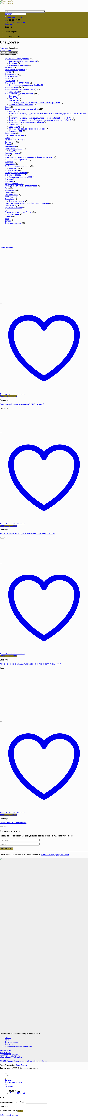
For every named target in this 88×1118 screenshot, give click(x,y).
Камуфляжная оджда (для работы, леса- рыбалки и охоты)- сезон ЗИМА (40, 120)
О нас (7, 21)
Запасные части (11, 87)
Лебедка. (13, 63)
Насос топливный (12, 153)
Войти (20, 1111)
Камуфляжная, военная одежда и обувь (22, 109)
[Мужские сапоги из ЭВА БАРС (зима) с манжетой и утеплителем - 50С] (14, 560)
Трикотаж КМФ (15, 131)
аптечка (8, 72)
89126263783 (5, 1053)
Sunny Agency (21, 1065)
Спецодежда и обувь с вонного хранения (27, 129)
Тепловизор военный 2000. (21, 177)
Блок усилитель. (11, 76)
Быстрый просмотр (8, 396)
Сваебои (8, 192)
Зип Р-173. (13, 98)
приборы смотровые (14, 175)
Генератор (13, 168)
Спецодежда (14, 127)
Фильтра (8, 216)
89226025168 (5, 1050)
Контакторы (10, 142)
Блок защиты (10, 74)
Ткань (7, 210)
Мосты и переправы (13, 149)
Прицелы (9, 179)
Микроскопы (10, 146)
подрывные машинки (18, 65)
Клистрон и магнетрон (14, 135)
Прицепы (9, 181)
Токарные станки (12, 214)
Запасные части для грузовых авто (20, 89)
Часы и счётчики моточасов (21, 105)
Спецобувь (9, 199)
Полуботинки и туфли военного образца (26, 122)
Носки (7, 155)
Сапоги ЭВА (14, 124)
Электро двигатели (13, 223)
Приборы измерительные (16, 173)
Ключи (7, 138)
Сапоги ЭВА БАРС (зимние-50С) (13, 823)
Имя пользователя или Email (13, 1102)
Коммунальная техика (14, 140)
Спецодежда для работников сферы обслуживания (27, 203)
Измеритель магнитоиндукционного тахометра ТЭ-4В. (37, 102)
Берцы (12, 111)
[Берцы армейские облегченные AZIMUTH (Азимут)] (28, 301)
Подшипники (10, 164)
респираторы (10, 190)
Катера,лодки (10, 133)
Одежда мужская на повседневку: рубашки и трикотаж (28, 157)
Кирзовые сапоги (16, 201)
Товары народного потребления (18, 212)
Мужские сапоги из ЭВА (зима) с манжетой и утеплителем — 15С (27, 534)
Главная (3, 48)
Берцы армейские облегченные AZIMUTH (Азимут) (22, 404)
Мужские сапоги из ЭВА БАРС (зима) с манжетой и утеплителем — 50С (30, 664)
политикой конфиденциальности (55, 855)
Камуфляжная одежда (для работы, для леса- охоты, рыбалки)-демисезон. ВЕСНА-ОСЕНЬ (47, 113)
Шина (7, 219)
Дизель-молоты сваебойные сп (23, 61)
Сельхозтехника (11, 195)
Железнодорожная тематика (17, 83)
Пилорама (9, 162)
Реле (7, 188)
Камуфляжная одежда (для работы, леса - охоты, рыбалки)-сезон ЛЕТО (40, 118)
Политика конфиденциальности (18, 1046)
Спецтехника (10, 205)
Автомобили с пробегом (15, 70)
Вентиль (12, 96)
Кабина (8, 107)
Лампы (8, 144)
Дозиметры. (10, 81)
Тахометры (14, 100)
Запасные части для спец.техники (19, 94)
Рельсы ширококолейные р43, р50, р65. (26, 85)
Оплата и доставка (13, 17)
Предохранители (12, 170)
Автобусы (9, 67)
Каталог (8, 14)
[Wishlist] (1, 303)
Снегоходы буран (12, 197)
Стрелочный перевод (14, 208)
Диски (7, 78)
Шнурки (8, 221)
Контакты (9, 24)
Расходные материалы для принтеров (21, 186)
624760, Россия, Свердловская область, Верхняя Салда (23, 1061)
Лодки (12, 151)
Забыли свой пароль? (9, 1115)
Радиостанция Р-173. (14, 184)
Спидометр (14, 92)
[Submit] (5, 1078)
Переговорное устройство (16, 159)
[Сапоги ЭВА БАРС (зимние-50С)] (28, 719)
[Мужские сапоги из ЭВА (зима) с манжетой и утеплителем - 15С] (14, 430)
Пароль (4, 1106)
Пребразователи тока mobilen (17, 166)
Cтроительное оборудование (17, 59)
